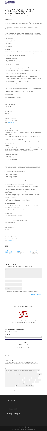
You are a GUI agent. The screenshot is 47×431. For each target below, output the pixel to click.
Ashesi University (12, 376)
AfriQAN (6, 376)
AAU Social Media (36, 370)
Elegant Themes (20, 429)
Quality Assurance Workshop (19, 381)
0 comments (35, 15)
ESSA (23, 377)
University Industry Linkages (10, 385)
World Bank (31, 385)
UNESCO (6, 383)
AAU (6, 370)
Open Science (32, 379)
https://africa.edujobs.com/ (23, 320)
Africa (36, 372)
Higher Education (35, 377)
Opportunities (29, 15)
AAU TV (6, 372)
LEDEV (24, 379)
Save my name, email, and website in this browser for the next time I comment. (22, 291)
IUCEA (21, 379)
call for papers (32, 376)
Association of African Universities (22, 376)
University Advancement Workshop (25, 383)
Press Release (38, 379)
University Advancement (13, 383)
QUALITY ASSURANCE (9, 381)
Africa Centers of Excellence (10, 374)
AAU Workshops (22, 15)
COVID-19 (7, 377)
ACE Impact (24, 372)
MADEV (27, 379)
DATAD (11, 377)
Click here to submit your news (11, 331)
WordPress (32, 429)
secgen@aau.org (11, 122)
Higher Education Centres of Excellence (12, 379)
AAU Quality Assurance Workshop (26, 370)
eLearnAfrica (19, 377)
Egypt (14, 377)
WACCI (27, 385)
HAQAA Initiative (28, 377)
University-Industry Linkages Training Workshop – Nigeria (35, 250)
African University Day (37, 374)
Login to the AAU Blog (10, 400)
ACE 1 (19, 372)
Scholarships (31, 381)
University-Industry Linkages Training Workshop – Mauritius (22, 250)
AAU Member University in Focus (13, 370)
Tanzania (36, 381)
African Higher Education (20, 374)
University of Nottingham (20, 385)
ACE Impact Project (30, 372)
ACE (16, 372)
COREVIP (37, 376)
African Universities (29, 374)
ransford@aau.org (9, 124)
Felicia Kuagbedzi (9, 15)
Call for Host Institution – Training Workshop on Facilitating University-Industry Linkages (10, 250)
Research (26, 381)
